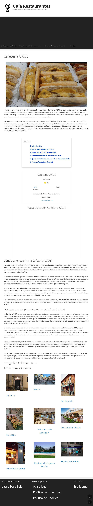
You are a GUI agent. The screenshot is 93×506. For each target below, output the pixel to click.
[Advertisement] (46, 29)
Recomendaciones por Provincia (55, 46)
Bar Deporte (67, 400)
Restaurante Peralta (71, 427)
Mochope (11, 434)
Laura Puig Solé (12, 486)
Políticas (73, 46)
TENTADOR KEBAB (70, 461)
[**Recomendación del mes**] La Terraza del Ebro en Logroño (21, 46)
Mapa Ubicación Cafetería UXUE (44, 152)
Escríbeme (81, 486)
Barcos (37, 389)
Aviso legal (40, 486)
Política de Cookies (45, 498)
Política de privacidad (47, 492)
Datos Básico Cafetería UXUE (43, 149)
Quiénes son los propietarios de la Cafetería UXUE (51, 159)
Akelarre (10, 395)
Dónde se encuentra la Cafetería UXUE (46, 156)
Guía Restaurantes (31, 6)
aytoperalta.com (46, 200)
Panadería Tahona (15, 468)
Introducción (37, 146)
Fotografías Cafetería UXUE (42, 162)
